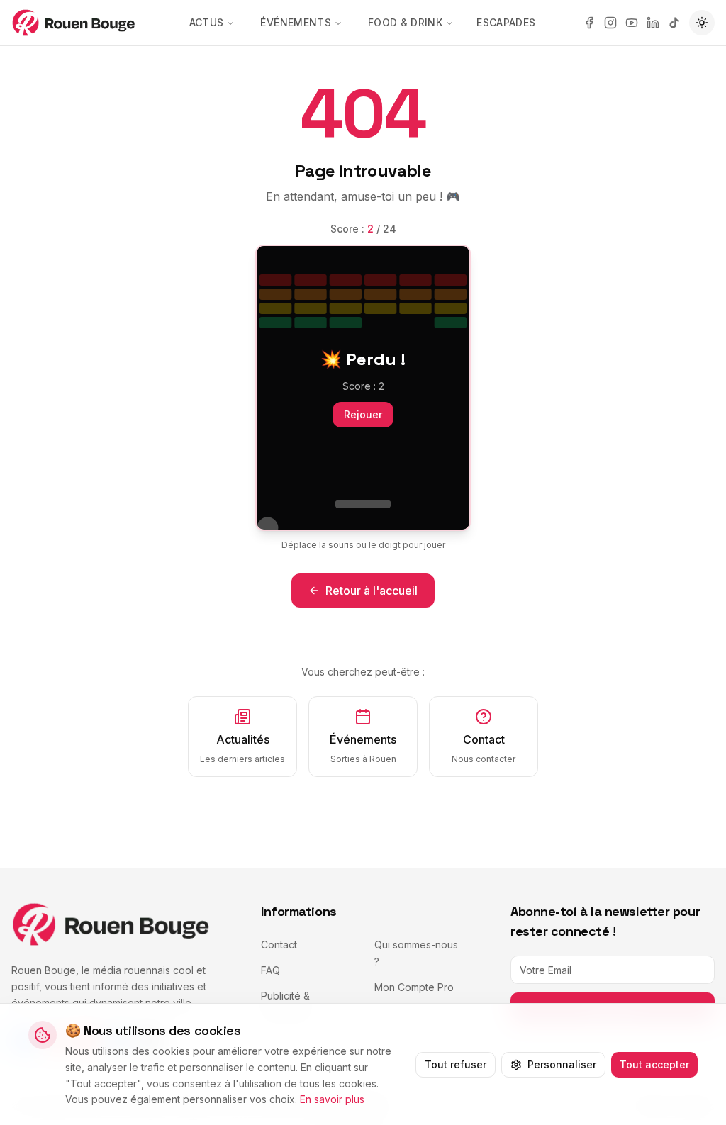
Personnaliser (561, 1064)
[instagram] (610, 22)
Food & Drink (405, 22)
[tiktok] (674, 22)
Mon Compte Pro (414, 987)
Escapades (505, 22)
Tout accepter (654, 1064)
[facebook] (589, 22)
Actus (206, 22)
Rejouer (363, 414)
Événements (295, 22)
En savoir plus (332, 1099)
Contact (279, 945)
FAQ (270, 970)
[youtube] (631, 22)
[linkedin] (653, 22)
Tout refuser (455, 1064)
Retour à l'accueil (371, 590)
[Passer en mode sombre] (702, 22)
